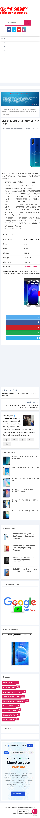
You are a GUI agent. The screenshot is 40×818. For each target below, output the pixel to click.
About (15, 813)
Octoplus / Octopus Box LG (11, 696)
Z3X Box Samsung (8, 719)
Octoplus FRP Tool (9, 706)
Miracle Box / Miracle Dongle (12, 692)
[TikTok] (24, 29)
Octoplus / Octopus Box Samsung (13, 701)
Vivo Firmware (7, 128)
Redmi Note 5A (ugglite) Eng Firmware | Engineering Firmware (24, 547)
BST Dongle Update (9, 683)
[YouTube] (19, 29)
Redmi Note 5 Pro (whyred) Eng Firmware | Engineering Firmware (23, 536)
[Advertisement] (20, 62)
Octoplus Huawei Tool (10, 710)
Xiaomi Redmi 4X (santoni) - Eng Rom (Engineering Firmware (24, 559)
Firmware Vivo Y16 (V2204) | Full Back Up (25, 511)
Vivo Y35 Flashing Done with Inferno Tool (25, 467)
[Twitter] (14, 29)
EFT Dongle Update (9, 687)
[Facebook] (9, 29)
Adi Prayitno (8, 416)
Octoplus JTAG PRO (9, 715)
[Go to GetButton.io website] (34, 815)
